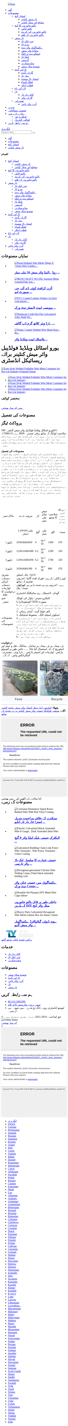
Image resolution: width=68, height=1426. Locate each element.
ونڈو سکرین (27, 63)
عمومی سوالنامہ (17, 110)
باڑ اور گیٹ (21, 69)
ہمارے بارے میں (16, 113)
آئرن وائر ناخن (28, 104)
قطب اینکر (27, 85)
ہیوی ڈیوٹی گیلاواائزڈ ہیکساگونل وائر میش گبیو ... (36, 923)
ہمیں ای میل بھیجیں (12, 408)
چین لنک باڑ (27, 41)
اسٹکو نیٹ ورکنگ (30, 53)
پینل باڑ (25, 75)
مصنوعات (13, 13)
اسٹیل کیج (20, 16)
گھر (10, 9)
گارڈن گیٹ (27, 72)
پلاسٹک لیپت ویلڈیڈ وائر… (31, 339)
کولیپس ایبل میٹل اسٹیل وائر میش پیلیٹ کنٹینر (26, 707)
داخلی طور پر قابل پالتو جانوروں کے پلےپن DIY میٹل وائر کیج (35, 903)
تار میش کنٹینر (29, 19)
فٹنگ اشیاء (27, 82)
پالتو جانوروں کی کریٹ (33, 31)
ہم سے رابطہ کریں (18, 123)
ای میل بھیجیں (9, 1022)
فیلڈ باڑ (25, 57)
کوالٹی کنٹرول (22, 119)
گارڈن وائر (27, 97)
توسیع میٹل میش (30, 66)
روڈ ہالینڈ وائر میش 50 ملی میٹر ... (37, 272)
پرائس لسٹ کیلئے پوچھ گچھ (16, 939)
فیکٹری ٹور (21, 116)
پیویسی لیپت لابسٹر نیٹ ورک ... (35, 307)
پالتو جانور (26, 28)
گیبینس (25, 60)
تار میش (19, 38)
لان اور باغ (20, 88)
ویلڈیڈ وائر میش (29, 50)
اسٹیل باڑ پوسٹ (29, 79)
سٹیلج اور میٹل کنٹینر (32, 22)
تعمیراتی (19, 101)
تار (16, 91)
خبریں (11, 107)
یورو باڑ (25, 44)
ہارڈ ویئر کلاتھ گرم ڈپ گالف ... (35, 323)
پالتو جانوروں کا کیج (25, 25)
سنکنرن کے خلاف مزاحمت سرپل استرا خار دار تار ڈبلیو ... (36, 820)
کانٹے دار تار (27, 94)
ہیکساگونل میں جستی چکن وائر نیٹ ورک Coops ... (36, 884)
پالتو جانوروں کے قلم (32, 35)
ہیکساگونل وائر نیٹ (32, 47)
